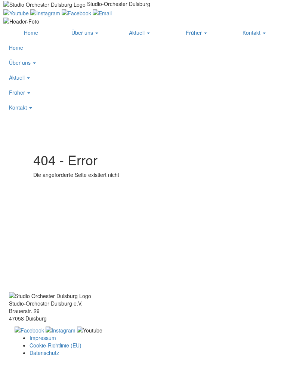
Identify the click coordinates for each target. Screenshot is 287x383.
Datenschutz (44, 352)
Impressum (43, 337)
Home (31, 32)
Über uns (83, 32)
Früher (194, 32)
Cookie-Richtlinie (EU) (55, 345)
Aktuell (137, 32)
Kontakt (252, 32)
